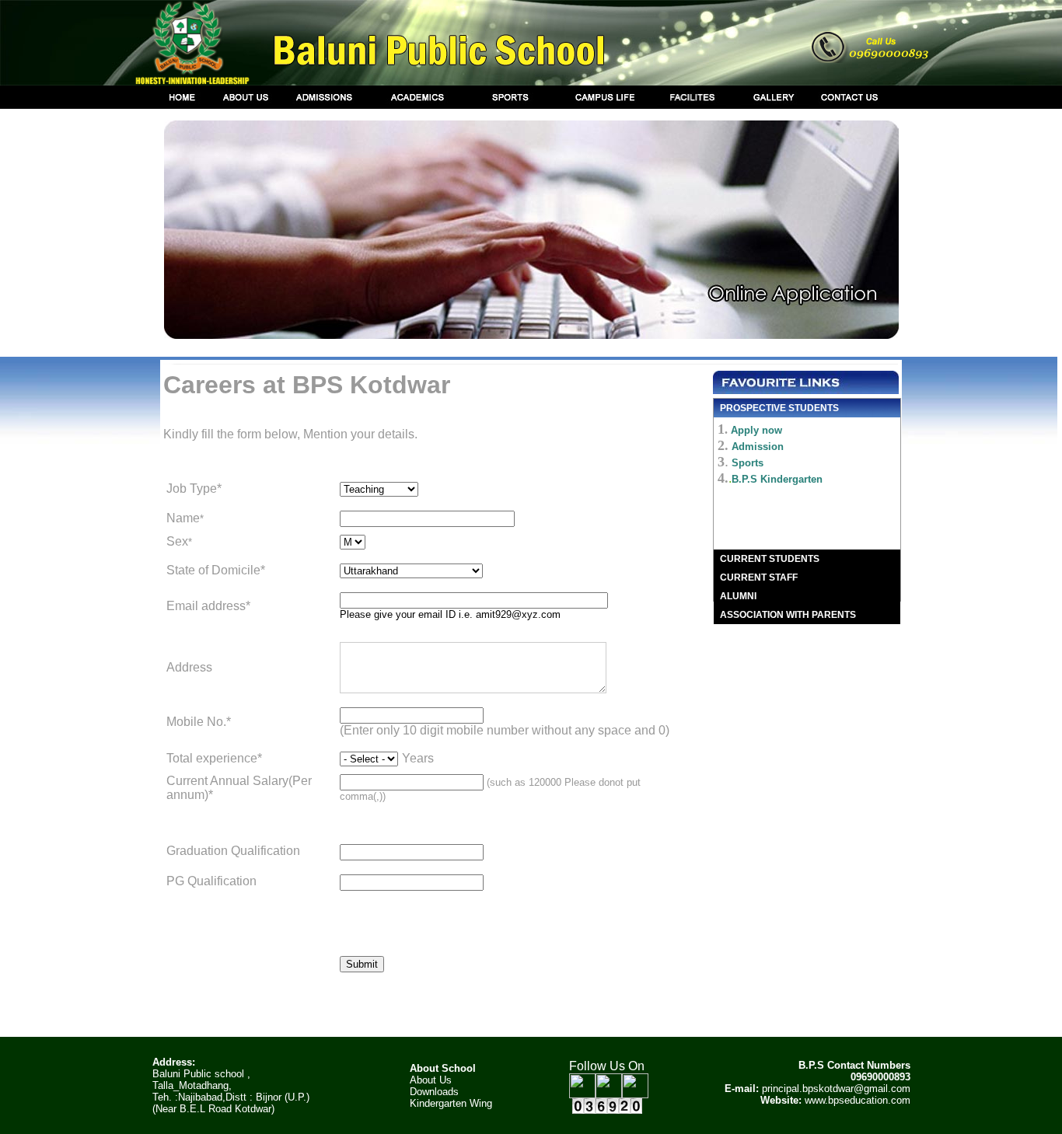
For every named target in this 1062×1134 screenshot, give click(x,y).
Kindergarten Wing (451, 1103)
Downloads (434, 1091)
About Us (431, 1080)
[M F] (352, 541)
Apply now (756, 430)
